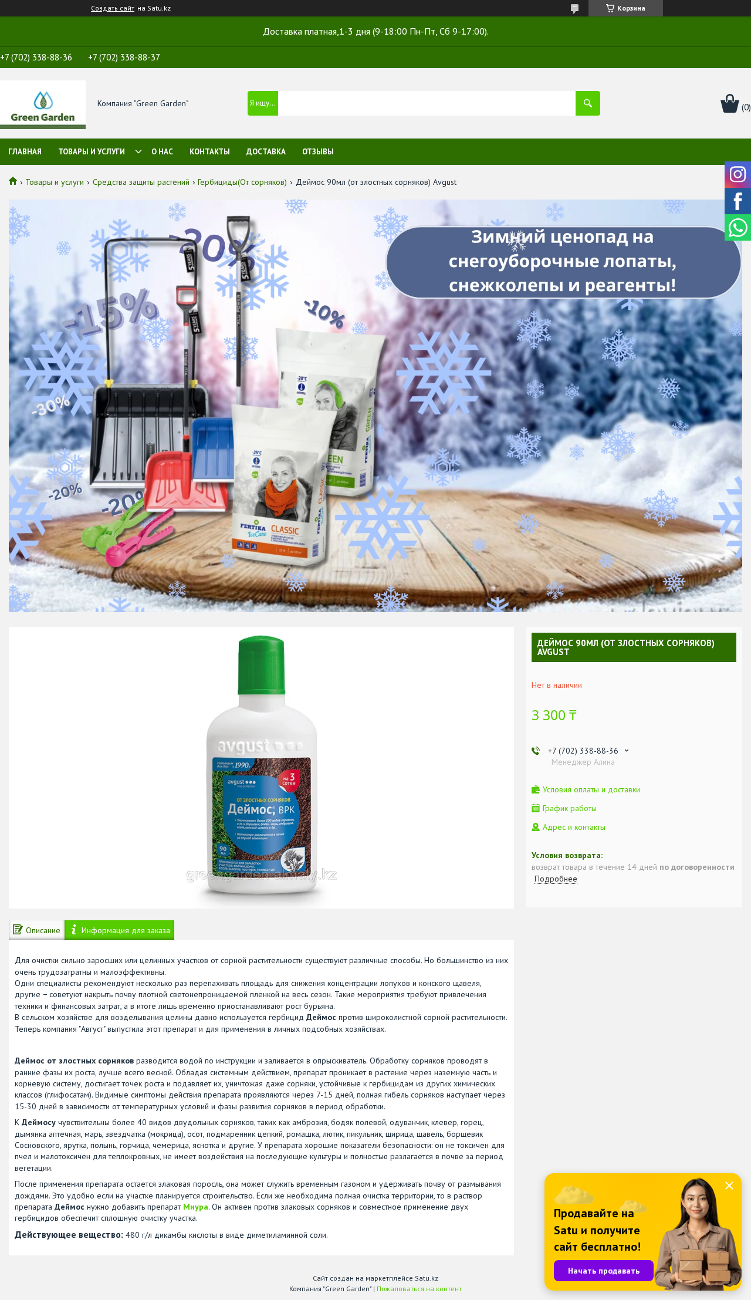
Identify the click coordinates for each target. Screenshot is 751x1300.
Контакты (210, 152)
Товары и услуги (91, 152)
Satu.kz (426, 1278)
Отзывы (318, 152)
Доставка (266, 152)
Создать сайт (112, 8)
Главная (25, 152)
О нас (162, 152)
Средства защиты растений (141, 182)
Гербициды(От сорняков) (242, 182)
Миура (195, 1206)
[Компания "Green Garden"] (43, 104)
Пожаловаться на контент (419, 1288)
